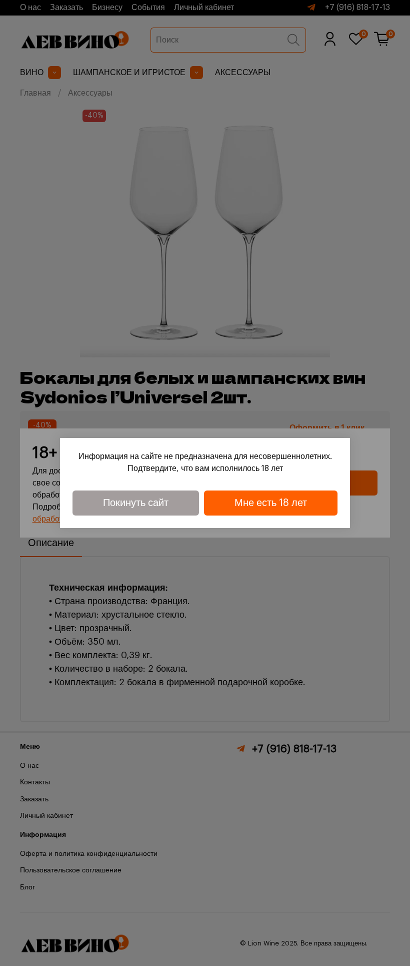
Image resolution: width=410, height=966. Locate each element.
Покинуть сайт (135, 503)
